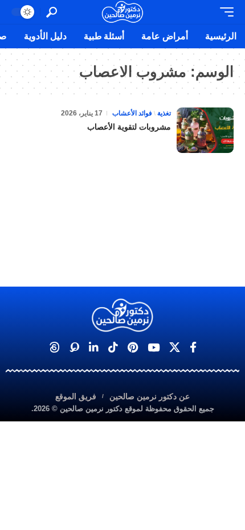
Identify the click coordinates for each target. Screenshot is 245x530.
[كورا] (74, 347)
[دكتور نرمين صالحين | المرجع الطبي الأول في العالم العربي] (122, 12)
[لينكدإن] (93, 347)
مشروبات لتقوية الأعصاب (129, 126)
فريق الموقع (75, 396)
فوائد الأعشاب (132, 113)
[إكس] (174, 347)
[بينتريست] (133, 347)
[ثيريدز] (54, 347)
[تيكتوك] (113, 347)
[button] (224, 11)
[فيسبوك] (193, 347)
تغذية (164, 113)
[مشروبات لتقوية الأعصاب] (205, 130)
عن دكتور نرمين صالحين (149, 396)
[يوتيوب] (153, 347)
